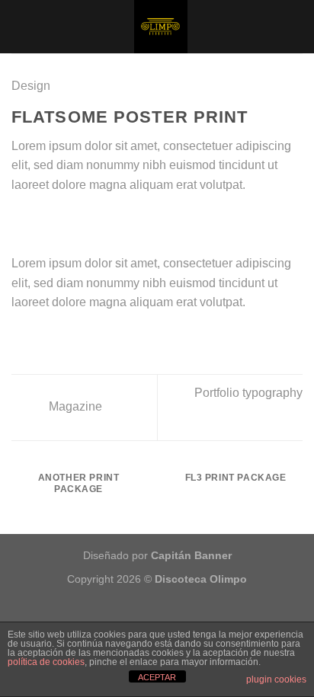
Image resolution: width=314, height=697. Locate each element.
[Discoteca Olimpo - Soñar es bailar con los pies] (160, 26)
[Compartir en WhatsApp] (20, 221)
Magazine (74, 406)
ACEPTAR (157, 677)
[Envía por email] (76, 221)
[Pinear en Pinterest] (95, 221)
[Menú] (20, 26)
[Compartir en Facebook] (40, 221)
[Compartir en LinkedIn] (113, 221)
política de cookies (46, 662)
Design (30, 85)
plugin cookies (276, 679)
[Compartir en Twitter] (58, 221)
